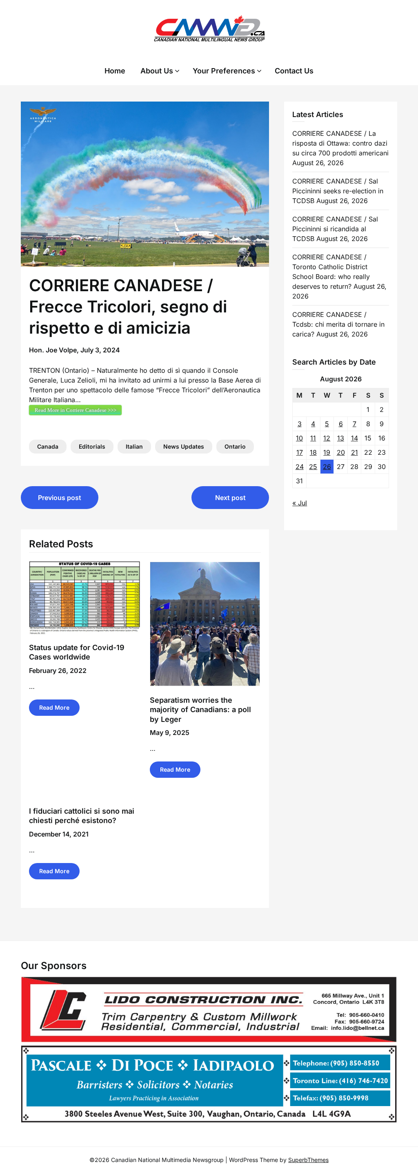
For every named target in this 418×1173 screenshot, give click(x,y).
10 (299, 438)
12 (326, 438)
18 (313, 452)
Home (114, 70)
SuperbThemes (308, 1159)
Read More (54, 707)
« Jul (299, 503)
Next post (230, 498)
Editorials (92, 446)
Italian (134, 446)
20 (341, 452)
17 (299, 452)
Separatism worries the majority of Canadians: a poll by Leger (200, 710)
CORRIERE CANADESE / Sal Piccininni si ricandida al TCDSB (335, 229)
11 (313, 438)
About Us (156, 70)
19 (326, 452)
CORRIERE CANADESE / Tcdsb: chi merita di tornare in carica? (338, 324)
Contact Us (294, 70)
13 (340, 438)
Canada (47, 446)
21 (354, 452)
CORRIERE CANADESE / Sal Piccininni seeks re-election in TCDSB (337, 191)
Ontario (235, 446)
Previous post (59, 498)
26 (327, 467)
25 (313, 467)
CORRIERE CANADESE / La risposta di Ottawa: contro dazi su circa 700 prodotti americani (340, 143)
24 (300, 467)
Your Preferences (224, 70)
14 (354, 438)
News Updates (183, 446)
